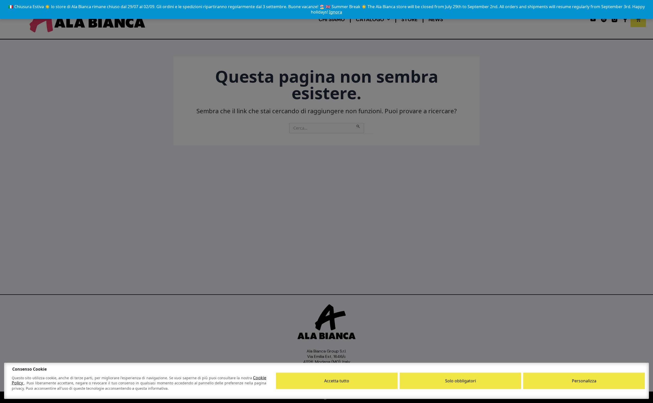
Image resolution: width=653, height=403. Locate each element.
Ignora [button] (335, 12)
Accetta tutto (336, 381)
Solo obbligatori (460, 381)
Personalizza (584, 381)
